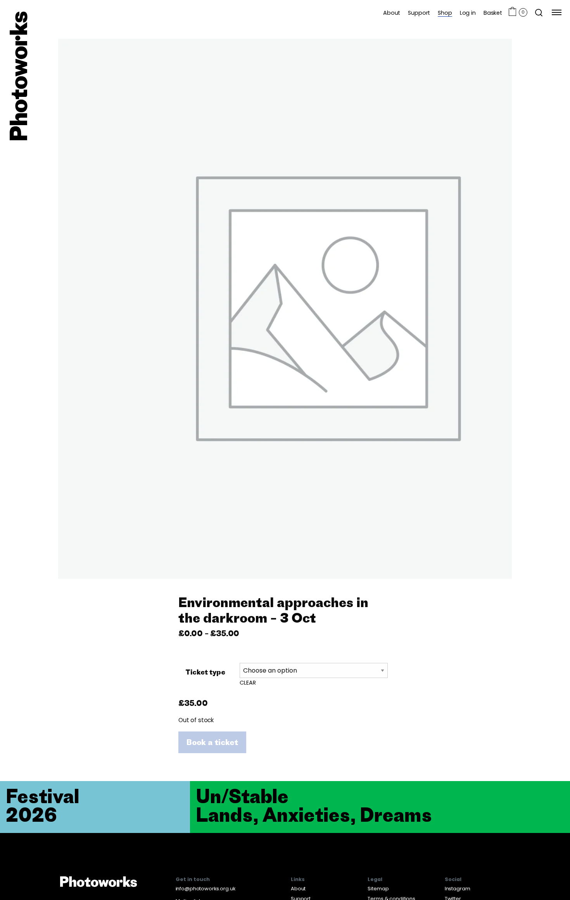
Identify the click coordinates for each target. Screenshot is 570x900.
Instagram (457, 888)
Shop (445, 12)
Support (419, 12)
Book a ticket (212, 742)
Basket (493, 12)
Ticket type (205, 672)
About (391, 12)
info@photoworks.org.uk (205, 888)
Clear (248, 683)
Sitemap (378, 888)
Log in (468, 12)
